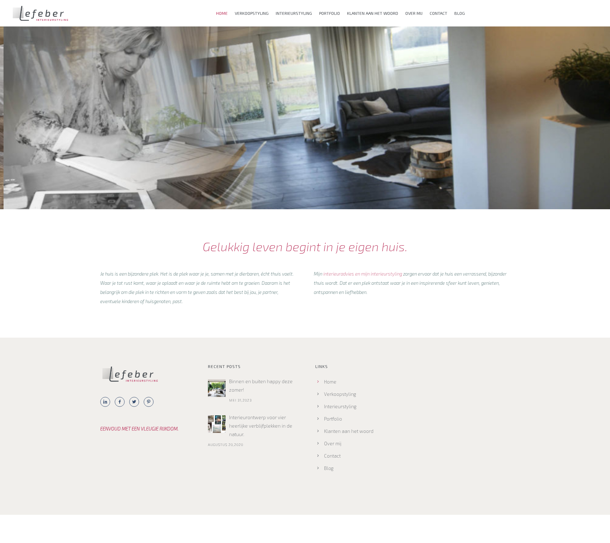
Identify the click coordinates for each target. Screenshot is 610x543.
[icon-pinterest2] (150, 402)
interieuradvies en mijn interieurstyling (362, 274)
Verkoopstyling (252, 13)
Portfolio (329, 13)
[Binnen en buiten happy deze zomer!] (217, 388)
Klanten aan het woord (372, 13)
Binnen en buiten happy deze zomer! (261, 386)
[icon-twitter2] (136, 402)
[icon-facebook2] (121, 402)
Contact (438, 13)
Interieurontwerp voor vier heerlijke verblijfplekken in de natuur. (260, 426)
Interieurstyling (294, 13)
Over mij (414, 13)
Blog (459, 13)
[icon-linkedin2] (107, 402)
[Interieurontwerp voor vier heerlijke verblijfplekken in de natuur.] (217, 424)
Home (222, 13)
